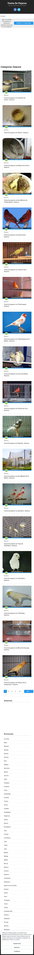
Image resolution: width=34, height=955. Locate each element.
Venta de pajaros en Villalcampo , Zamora (15, 305)
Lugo (5, 849)
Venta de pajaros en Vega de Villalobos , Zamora (13, 544)
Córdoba (6, 797)
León (5, 841)
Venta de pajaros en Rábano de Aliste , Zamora (17, 166)
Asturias (6, 757)
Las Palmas (7, 838)
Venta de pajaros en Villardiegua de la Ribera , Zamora (17, 340)
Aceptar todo (17, 943)
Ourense (6, 871)
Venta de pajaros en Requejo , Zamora (16, 443)
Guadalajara (7, 812)
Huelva (6, 819)
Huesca (6, 823)
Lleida (5, 845)
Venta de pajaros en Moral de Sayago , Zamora (17, 648)
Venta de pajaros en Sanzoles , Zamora (17, 511)
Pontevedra (7, 878)
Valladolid (7, 918)
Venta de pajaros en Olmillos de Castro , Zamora (14, 99)
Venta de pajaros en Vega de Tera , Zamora (15, 270)
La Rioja (6, 834)
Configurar (17, 951)
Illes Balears (7, 827)
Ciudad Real (7, 794)
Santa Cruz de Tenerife (10, 885)
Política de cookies (14, 939)
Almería (6, 753)
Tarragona (7, 900)
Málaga (6, 856)
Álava (5, 742)
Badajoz (6, 764)
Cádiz (5, 779)
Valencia (6, 915)
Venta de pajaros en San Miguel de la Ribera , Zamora (16, 477)
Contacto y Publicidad (23, 23)
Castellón (6, 786)
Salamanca (7, 882)
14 (19, 691)
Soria (5, 896)
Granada (6, 808)
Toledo (6, 907)
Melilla (6, 860)
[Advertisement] (17, 47)
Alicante (6, 750)
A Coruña (6, 739)
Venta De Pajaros (17, 3)
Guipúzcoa (7, 816)
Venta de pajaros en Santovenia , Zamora (15, 235)
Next (28, 691)
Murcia (6, 863)
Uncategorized (8, 911)
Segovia (6, 889)
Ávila (5, 761)
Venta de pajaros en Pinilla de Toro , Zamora (16, 409)
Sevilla (6, 893)
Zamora (6, 95)
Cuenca (6, 801)
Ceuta (5, 790)
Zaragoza (6, 929)
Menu (3, 16)
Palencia (6, 874)
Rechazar (17, 947)
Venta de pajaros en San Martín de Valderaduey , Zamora (15, 201)
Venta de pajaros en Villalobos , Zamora (14, 579)
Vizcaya (6, 922)
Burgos (6, 772)
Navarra (6, 867)
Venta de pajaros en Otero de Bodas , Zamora (16, 374)
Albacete (6, 746)
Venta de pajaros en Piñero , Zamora (16, 132)
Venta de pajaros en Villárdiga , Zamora (14, 614)
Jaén (5, 830)
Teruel (6, 904)
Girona (6, 805)
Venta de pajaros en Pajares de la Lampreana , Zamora (15, 683)
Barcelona (7, 768)
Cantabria (6, 783)
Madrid (6, 852)
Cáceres (6, 775)
